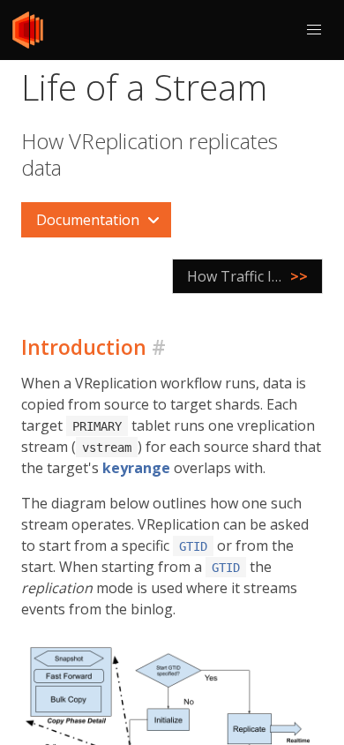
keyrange (136, 468)
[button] (314, 30)
